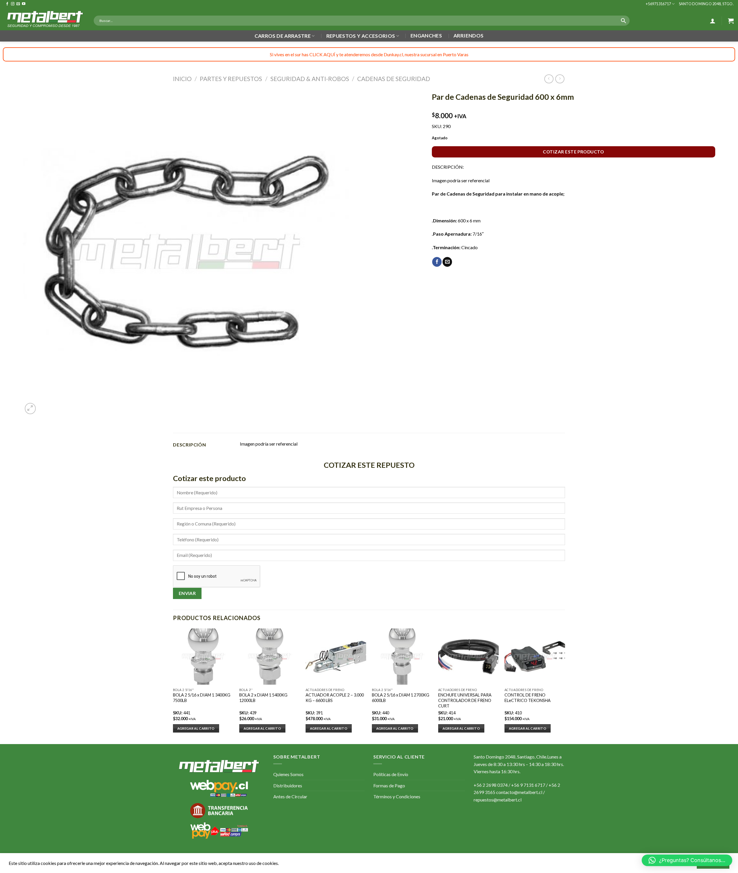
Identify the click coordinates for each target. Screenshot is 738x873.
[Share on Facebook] (437, 262)
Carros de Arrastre (283, 36)
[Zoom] (30, 408)
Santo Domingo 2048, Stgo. (706, 3)
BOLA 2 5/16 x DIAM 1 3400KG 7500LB (201, 697)
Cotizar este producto (573, 151)
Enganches (426, 36)
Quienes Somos (288, 774)
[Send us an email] (18, 4)
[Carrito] (731, 20)
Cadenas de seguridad (393, 78)
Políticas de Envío (390, 774)
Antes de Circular (290, 796)
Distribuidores (287, 785)
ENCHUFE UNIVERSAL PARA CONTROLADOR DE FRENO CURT (465, 700)
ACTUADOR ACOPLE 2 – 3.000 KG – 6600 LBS (335, 697)
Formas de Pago (389, 785)
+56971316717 (658, 3)
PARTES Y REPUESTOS (231, 78)
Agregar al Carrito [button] (262, 728)
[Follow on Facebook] (7, 4)
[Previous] (173, 686)
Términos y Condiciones (396, 796)
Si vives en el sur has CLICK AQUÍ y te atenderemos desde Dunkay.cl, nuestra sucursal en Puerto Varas (369, 54)
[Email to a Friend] (447, 262)
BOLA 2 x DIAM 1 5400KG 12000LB (263, 697)
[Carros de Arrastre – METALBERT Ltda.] (44, 19)
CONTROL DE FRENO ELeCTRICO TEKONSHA (527, 697)
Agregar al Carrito (196, 728)
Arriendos (468, 36)
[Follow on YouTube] (23, 4)
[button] (687, 860)
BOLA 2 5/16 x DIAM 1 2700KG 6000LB (400, 697)
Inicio (182, 78)
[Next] (564, 686)
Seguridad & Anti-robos (309, 78)
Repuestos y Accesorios (360, 36)
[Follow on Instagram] (12, 4)
